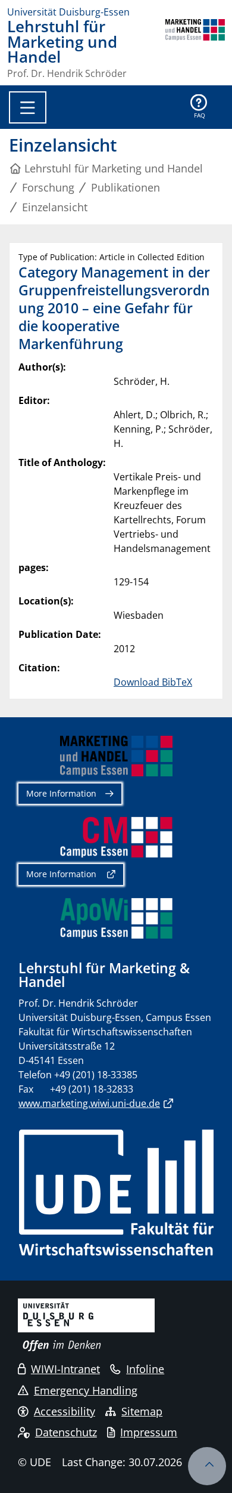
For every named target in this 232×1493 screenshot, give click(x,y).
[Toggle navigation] (27, 107)
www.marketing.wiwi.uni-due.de (89, 1103)
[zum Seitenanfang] (207, 1466)
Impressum (148, 1432)
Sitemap (141, 1411)
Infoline (145, 1369)
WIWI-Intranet (65, 1369)
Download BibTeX (153, 682)
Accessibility (64, 1411)
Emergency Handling (85, 1390)
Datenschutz (66, 1432)
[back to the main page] (195, 48)
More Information (61, 793)
